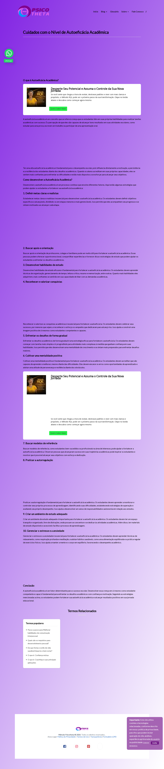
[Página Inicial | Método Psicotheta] (34, 17)
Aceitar (154, 743)
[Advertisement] (82, 59)
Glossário (114, 11)
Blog (103, 11)
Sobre (124, 11)
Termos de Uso (83, 737)
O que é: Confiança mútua (38, 655)
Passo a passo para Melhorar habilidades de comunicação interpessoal (39, 633)
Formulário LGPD (109, 737)
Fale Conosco (138, 11)
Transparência (96, 737)
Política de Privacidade (66, 737)
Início (95, 11)
